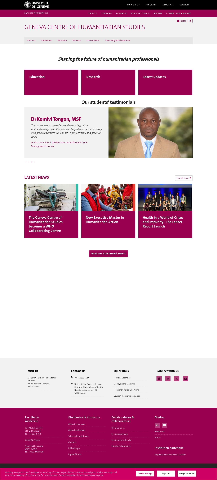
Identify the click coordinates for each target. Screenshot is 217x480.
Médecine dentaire (76, 430)
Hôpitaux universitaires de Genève (170, 454)
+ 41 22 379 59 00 (35, 451)
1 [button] (25, 162)
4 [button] (34, 162)
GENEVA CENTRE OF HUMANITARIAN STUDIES (84, 27)
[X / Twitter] (176, 378)
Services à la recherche (121, 440)
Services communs (119, 434)
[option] (108, 132)
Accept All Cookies (187, 473)
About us (31, 40)
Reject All (166, 473)
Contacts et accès (32, 440)
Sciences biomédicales (78, 436)
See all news (183, 178)
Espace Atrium (74, 454)
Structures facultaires (120, 446)
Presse (157, 437)
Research (77, 40)
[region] (108, 474)
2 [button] (28, 162)
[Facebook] (159, 378)
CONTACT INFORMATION (178, 13)
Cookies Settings (145, 473)
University (133, 4)
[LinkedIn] (168, 378)
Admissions (46, 40)
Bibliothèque (74, 448)
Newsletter (160, 431)
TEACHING (106, 13)
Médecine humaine (76, 424)
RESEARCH (121, 13)
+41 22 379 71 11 (34, 433)
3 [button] (31, 162)
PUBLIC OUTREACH (140, 13)
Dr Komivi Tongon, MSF (56, 119)
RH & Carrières (118, 428)
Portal (183, 20)
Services (185, 4)
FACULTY (92, 13)
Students (168, 4)
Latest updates (93, 40)
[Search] (189, 21)
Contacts (72, 442)
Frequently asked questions (117, 40)
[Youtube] (164, 424)
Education (62, 40)
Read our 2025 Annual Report (108, 253)
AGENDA (158, 13)
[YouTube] (185, 378)
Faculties (151, 4)
